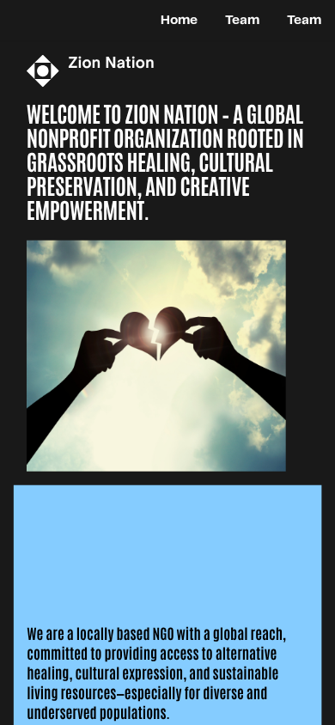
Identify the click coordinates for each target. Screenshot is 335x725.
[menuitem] (179, 20)
